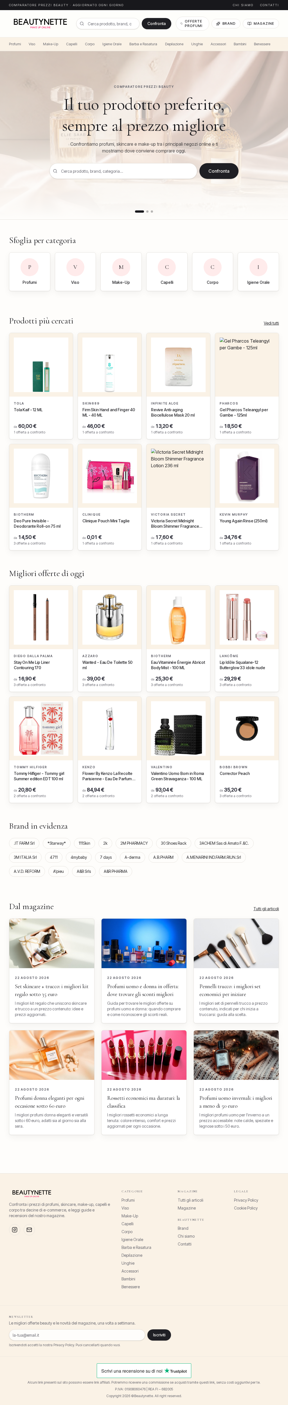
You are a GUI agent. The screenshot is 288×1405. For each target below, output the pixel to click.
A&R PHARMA (115, 871)
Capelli (71, 44)
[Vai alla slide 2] (147, 211)
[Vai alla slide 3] (152, 211)
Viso (32, 44)
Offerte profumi (193, 23)
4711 (54, 857)
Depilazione (174, 44)
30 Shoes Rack (173, 843)
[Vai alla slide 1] (139, 211)
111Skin (84, 843)
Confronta (156, 23)
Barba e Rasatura (143, 44)
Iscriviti (159, 1334)
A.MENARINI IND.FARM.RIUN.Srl (213, 857)
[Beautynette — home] (40, 23)
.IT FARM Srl (24, 843)
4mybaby (79, 857)
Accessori (218, 44)
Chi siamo (243, 5)
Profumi (15, 44)
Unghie (197, 44)
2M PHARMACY (134, 843)
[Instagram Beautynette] (14, 1229)
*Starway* (57, 843)
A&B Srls (84, 871)
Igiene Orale (112, 44)
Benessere (262, 44)
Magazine (264, 23)
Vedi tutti (271, 323)
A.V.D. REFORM (27, 871)
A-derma (132, 857)
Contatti (269, 5)
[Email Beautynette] (29, 1229)
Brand (229, 23)
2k (105, 843)
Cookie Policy (246, 1208)
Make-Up (50, 44)
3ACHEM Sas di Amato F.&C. (224, 843)
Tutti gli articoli (266, 908)
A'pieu (58, 871)
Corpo (89, 44)
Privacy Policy (246, 1200)
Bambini (240, 44)
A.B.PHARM (163, 857)
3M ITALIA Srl (25, 857)
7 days (106, 857)
